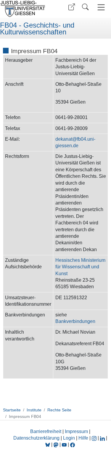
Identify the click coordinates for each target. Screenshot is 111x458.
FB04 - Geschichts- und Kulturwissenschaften (37, 28)
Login (69, 437)
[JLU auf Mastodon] (56, 444)
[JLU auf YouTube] (64, 444)
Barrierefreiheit (45, 431)
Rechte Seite (59, 410)
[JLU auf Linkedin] (103, 437)
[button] (71, 6)
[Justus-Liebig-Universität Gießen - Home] (27, 9)
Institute (34, 410)
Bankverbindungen (75, 321)
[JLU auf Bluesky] (48, 444)
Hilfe (83, 437)
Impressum (76, 431)
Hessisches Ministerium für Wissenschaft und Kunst (80, 267)
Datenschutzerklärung (36, 437)
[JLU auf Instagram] (95, 437)
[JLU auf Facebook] (72, 444)
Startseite (12, 410)
